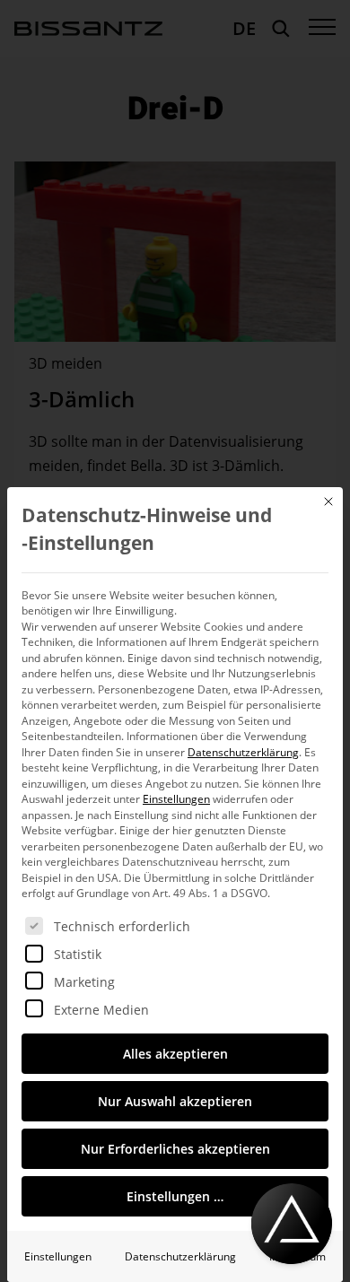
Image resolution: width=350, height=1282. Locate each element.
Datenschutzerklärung (243, 752)
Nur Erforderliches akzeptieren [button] (175, 1148)
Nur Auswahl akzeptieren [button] (175, 1101)
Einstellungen (58, 1256)
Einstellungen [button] (176, 799)
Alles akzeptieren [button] (175, 1053)
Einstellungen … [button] (175, 1196)
